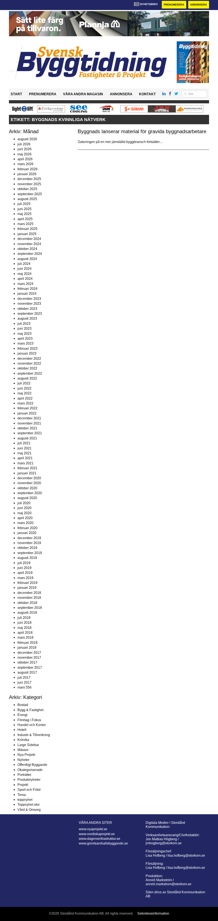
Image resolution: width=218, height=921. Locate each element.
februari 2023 (27, 348)
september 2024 (29, 254)
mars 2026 (25, 164)
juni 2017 (24, 682)
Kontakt (147, 94)
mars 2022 (25, 403)
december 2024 (29, 239)
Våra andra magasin (83, 94)
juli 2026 (23, 144)
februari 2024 (27, 288)
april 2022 (25, 398)
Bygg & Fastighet (30, 710)
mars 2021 (25, 463)
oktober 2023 (27, 308)
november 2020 (29, 483)
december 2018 (29, 593)
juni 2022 (24, 388)
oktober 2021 (27, 428)
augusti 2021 (27, 438)
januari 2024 (26, 293)
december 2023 (29, 298)
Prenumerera (174, 4)
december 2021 (29, 418)
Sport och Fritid (28, 789)
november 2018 (29, 597)
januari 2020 (26, 533)
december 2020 (29, 478)
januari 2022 (26, 413)
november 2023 (29, 303)
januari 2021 (26, 473)
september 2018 (29, 607)
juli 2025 (23, 204)
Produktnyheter (28, 779)
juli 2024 (23, 264)
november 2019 (29, 543)
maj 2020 (24, 513)
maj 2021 (24, 453)
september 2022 (29, 373)
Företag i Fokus (29, 720)
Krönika (23, 740)
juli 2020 (23, 503)
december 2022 (29, 358)
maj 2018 (24, 627)
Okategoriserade (30, 770)
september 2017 (29, 667)
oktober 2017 (27, 662)
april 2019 (25, 573)
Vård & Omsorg (29, 809)
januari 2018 (26, 647)
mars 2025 (25, 224)
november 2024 (29, 244)
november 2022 (29, 363)
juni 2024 (24, 268)
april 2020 (25, 518)
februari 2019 (27, 583)
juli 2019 (23, 563)
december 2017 (29, 652)
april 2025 (25, 219)
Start (16, 94)
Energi (22, 715)
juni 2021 (24, 448)
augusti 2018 (27, 612)
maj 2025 (24, 214)
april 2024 (25, 278)
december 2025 (29, 179)
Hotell (21, 730)
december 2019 (29, 538)
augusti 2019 (27, 558)
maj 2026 (24, 154)
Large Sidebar (28, 745)
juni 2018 (24, 622)
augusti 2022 (27, 378)
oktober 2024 (27, 249)
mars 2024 (25, 284)
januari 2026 (26, 174)
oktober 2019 (27, 548)
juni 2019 (24, 568)
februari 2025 (27, 229)
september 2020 (29, 493)
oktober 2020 (27, 488)
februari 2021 (27, 468)
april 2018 (25, 632)
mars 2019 (25, 578)
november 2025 (29, 184)
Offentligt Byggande (32, 765)
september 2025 (29, 194)
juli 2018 (23, 617)
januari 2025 (26, 234)
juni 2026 (24, 149)
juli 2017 (23, 677)
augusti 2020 (27, 498)
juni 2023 (24, 328)
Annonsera (198, 4)
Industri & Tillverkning (33, 735)
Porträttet (24, 775)
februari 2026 (27, 169)
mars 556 (24, 687)
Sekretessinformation (153, 913)
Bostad (22, 705)
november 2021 (29, 423)
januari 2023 (26, 353)
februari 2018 (27, 642)
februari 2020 (27, 528)
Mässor (23, 750)
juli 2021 (23, 443)
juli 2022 (23, 383)
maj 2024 (24, 274)
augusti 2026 (27, 139)
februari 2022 (27, 408)
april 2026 (25, 159)
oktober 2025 (27, 189)
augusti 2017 (27, 672)
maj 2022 (24, 393)
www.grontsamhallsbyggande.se (103, 843)
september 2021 (29, 433)
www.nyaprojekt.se (93, 829)
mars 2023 (25, 343)
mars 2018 (25, 637)
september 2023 (29, 313)
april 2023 (25, 338)
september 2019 (29, 553)
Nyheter (23, 760)
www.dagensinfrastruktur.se (99, 838)
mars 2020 (25, 523)
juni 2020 (24, 508)
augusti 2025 (27, 199)
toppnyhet (24, 799)
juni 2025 (24, 209)
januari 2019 (26, 587)
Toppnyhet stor (28, 804)
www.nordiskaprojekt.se (97, 834)
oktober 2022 (27, 368)
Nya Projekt (26, 754)
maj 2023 (24, 333)
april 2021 (25, 458)
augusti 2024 (27, 259)
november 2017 (29, 657)
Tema (21, 795)
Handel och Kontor (31, 725)
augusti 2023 (27, 318)
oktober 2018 (27, 603)
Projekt (22, 785)
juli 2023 (23, 323)
